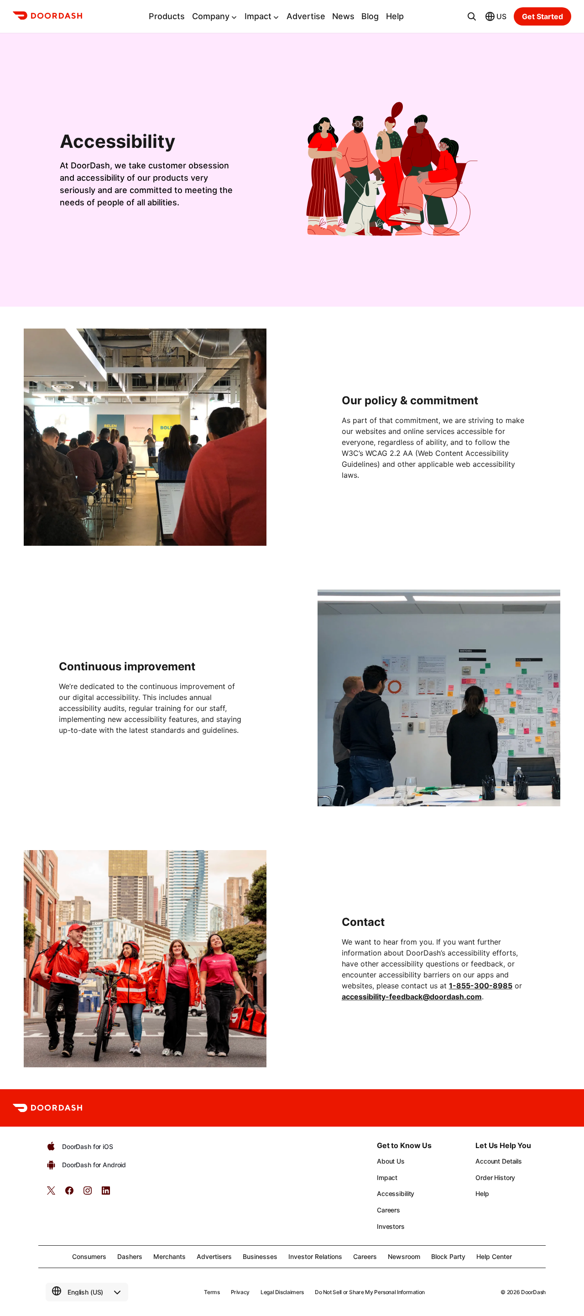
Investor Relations (315, 1256)
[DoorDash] (47, 16)
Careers (388, 1210)
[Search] (471, 16)
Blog (370, 16)
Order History (495, 1177)
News (343, 16)
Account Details (498, 1161)
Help (395, 16)
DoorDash (533, 1292)
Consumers (89, 1256)
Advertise (306, 16)
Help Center (494, 1256)
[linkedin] (105, 1193)
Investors (391, 1226)
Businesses (260, 1256)
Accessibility (395, 1193)
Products (167, 16)
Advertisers (214, 1256)
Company (210, 16)
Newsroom (404, 1256)
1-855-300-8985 (480, 985)
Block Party (448, 1256)
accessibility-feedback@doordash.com (412, 996)
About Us (391, 1161)
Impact (258, 16)
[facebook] (69, 1193)
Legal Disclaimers (282, 1292)
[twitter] (51, 1193)
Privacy (240, 1292)
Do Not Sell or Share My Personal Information (370, 1292)
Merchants (169, 1256)
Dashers (129, 1256)
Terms (211, 1292)
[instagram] (87, 1193)
